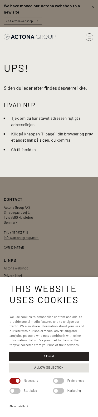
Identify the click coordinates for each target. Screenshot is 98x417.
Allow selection (49, 367)
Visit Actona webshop (19, 21)
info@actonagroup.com (21, 238)
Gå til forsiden (23, 149)
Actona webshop (16, 268)
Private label (13, 276)
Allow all (49, 356)
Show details (19, 406)
